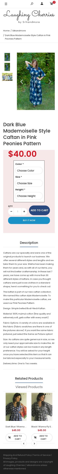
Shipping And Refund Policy (17, 455)
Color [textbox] (19, 164)
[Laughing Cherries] (29, 17)
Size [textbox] (18, 177)
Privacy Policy (10, 458)
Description (29, 242)
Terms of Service (42, 455)
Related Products (29, 378)
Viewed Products (29, 387)
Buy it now (29, 220)
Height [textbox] (20, 189)
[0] (51, 4)
